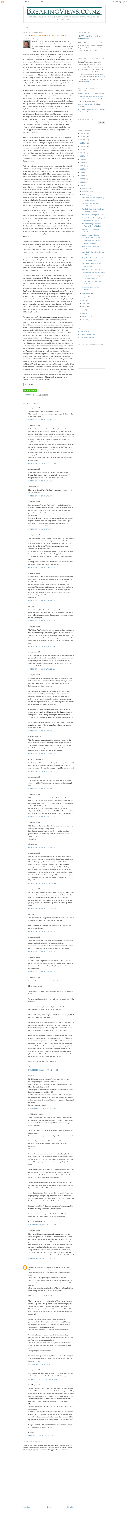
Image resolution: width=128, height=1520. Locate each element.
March (84, 313)
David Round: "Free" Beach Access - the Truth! (91, 241)
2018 (82, 159)
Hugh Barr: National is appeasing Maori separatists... (93, 198)
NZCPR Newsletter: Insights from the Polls (89, 37)
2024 (82, 140)
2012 (82, 179)
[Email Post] (34, 394)
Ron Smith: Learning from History (93, 214)
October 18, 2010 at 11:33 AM (42, 463)
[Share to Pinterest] (47, 395)
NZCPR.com (100, 76)
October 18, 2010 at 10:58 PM (42, 621)
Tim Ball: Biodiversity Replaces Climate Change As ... (93, 210)
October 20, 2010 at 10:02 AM (42, 883)
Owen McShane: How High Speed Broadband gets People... (93, 219)
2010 (82, 185)
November (86, 191)
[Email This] (37, 395)
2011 (82, 182)
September (86, 293)
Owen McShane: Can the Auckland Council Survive (92, 204)
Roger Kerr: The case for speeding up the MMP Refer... (93, 259)
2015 (82, 169)
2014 (82, 172)
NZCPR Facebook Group (86, 334)
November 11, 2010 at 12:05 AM (43, 1070)
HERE (87, 81)
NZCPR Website (83, 331)
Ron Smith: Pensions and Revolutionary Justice (90, 230)
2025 (82, 136)
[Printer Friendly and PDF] (30, 392)
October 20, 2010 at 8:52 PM (41, 931)
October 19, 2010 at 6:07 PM (41, 817)
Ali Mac (31, 1264)
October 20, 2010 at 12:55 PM (42, 908)
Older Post (70, 1507)
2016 (82, 166)
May (84, 306)
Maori (55, 39)
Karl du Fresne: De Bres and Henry (93, 272)
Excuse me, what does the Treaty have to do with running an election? (91, 97)
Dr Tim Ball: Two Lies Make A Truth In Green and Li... (92, 282)
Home (26, 27)
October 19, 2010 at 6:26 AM (42, 646)
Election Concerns (84, 93)
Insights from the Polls (85, 104)
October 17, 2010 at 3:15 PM (41, 420)
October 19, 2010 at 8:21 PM (41, 847)
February (85, 316)
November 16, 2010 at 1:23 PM (42, 1225)
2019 (82, 156)
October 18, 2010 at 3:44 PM (41, 496)
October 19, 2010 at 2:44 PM (41, 753)
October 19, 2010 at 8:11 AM (42, 669)
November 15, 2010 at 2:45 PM (42, 1108)
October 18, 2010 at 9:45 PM (41, 601)
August (85, 297)
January (85, 319)
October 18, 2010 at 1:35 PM (41, 481)
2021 (82, 149)
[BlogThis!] (40, 395)
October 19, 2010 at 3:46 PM (41, 789)
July (84, 300)
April (84, 310)
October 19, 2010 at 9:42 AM (42, 731)
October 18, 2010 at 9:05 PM (41, 567)
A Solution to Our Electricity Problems (91, 109)
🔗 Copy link (28, 384)
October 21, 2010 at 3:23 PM (41, 951)
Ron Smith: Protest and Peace (92, 269)
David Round (32, 39)
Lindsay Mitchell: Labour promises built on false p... (91, 236)
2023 (82, 143)
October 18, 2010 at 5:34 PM (41, 529)
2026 (82, 133)
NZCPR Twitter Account (86, 337)
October (85, 195)
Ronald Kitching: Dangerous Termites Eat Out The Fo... (91, 224)
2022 (82, 146)
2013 (82, 175)
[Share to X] (42, 395)
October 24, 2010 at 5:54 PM (41, 972)
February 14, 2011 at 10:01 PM (42, 1379)
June (84, 303)
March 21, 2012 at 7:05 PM (40, 1436)
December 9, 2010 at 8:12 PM (42, 1364)
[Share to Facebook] (44, 395)
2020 (82, 153)
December (86, 188)
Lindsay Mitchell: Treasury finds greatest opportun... (93, 277)
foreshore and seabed (45, 39)
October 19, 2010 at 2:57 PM (41, 771)
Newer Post (26, 1507)
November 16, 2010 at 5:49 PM (42, 1258)
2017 (82, 162)
